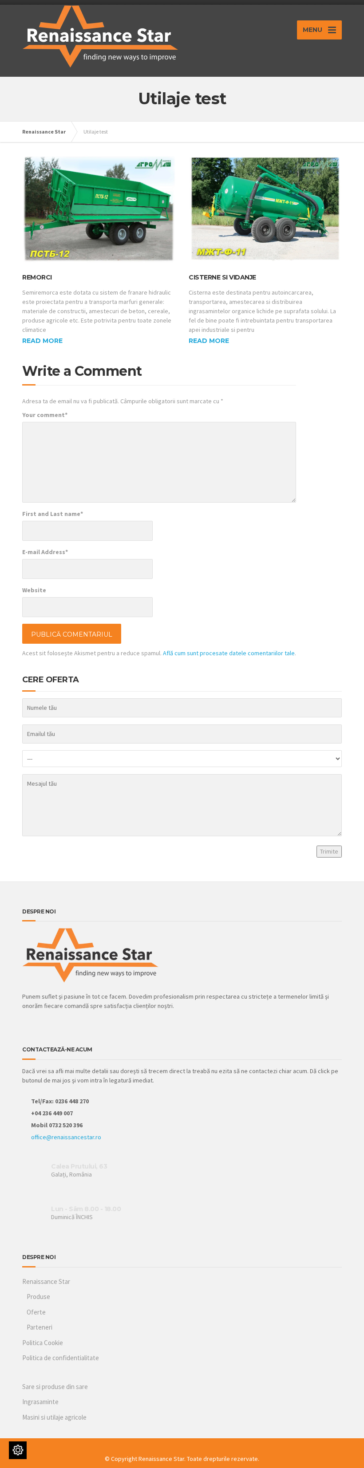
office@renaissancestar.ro (66, 1137)
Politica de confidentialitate (60, 1358)
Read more (42, 341)
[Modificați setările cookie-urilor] (18, 1450)
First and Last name (52, 514)
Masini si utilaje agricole (54, 1417)
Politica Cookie (42, 1342)
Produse (38, 1296)
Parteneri (39, 1327)
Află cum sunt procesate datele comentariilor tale (229, 653)
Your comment (44, 415)
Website (34, 590)
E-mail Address (45, 552)
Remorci (37, 277)
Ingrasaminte (40, 1401)
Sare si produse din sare (55, 1386)
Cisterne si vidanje (222, 277)
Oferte (36, 1312)
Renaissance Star (46, 1281)
